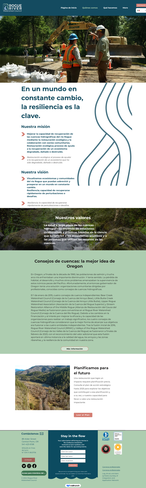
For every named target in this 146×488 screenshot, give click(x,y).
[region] (60, 416)
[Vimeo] (24, 466)
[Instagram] (29, 466)
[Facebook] (34, 466)
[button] (28, 460)
